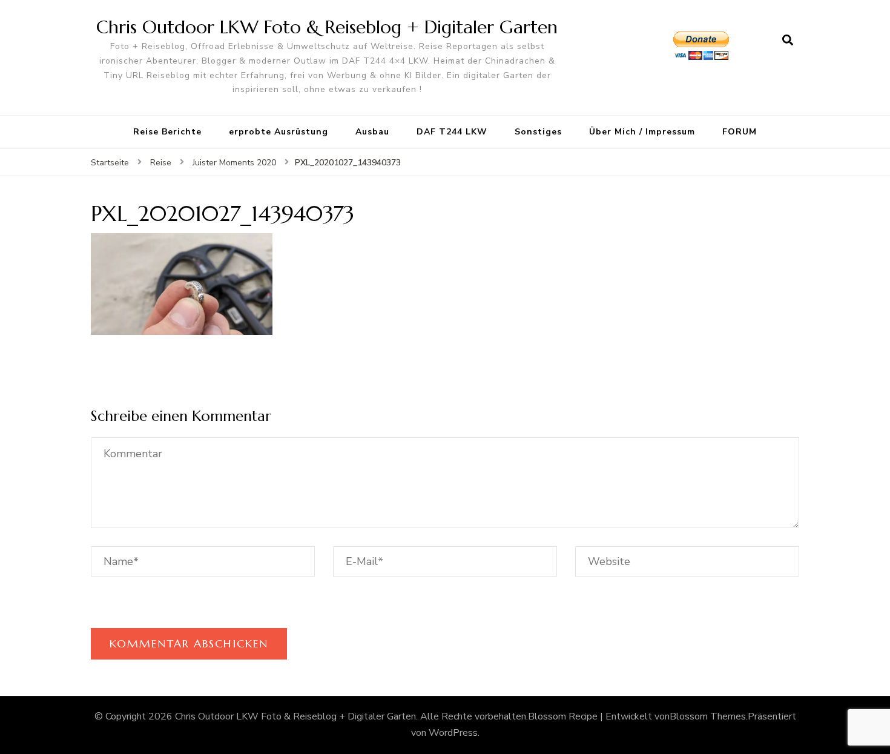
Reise (160, 162)
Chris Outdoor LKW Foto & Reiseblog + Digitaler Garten (327, 27)
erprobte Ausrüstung (278, 131)
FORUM (739, 131)
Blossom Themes (708, 716)
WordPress (453, 732)
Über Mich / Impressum (642, 131)
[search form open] (787, 41)
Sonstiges (538, 131)
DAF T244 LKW (452, 131)
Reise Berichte (167, 131)
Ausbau (372, 131)
